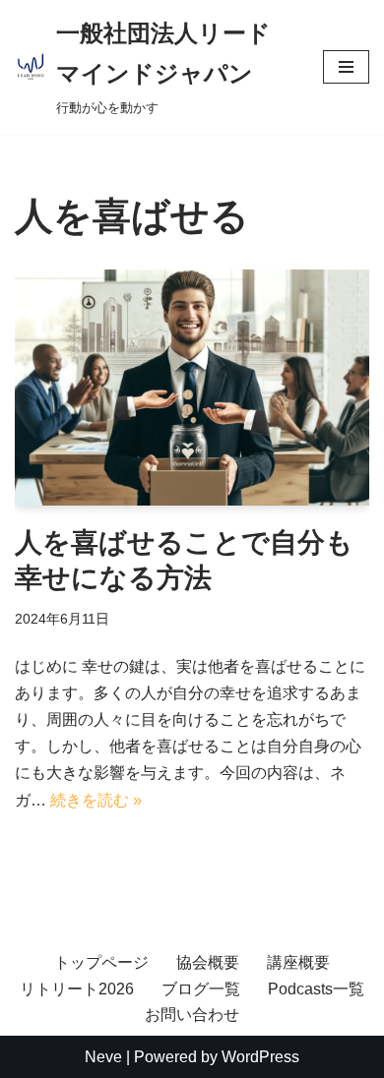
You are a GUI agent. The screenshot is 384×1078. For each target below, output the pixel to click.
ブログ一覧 (200, 989)
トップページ (101, 962)
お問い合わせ (192, 1014)
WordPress (260, 1056)
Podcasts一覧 (316, 989)
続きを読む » (96, 800)
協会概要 (207, 962)
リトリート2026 (77, 989)
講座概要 (298, 962)
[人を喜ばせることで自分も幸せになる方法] (192, 388)
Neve (103, 1056)
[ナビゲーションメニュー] (346, 67)
